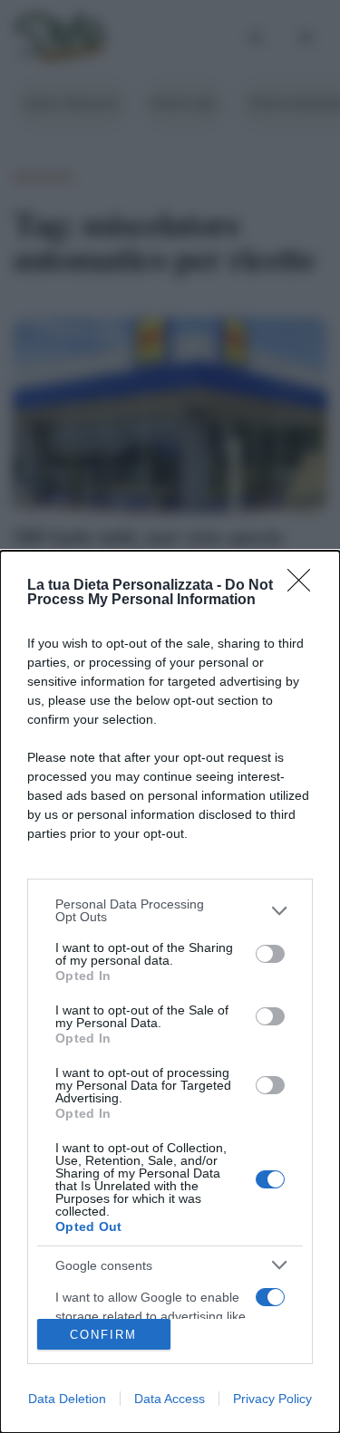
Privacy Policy (272, 1398)
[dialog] (170, 992)
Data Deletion (67, 1398)
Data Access (169, 1398)
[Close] (304, 586)
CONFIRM (103, 1335)
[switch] (270, 954)
